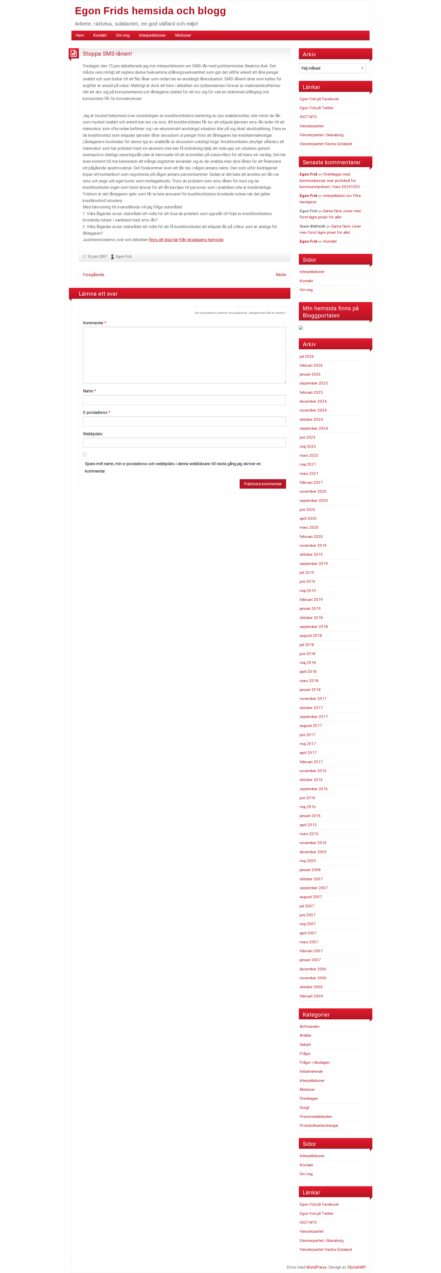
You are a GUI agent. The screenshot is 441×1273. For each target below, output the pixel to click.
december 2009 (313, 852)
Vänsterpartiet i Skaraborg (322, 135)
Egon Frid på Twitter (317, 108)
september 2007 (314, 888)
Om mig (123, 35)
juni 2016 (307, 798)
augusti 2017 (311, 725)
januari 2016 (310, 815)
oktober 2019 (311, 554)
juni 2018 (307, 653)
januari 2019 (310, 608)
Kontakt (100, 35)
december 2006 (313, 969)
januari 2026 (310, 374)
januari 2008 (310, 870)
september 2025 (314, 383)
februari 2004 (311, 996)
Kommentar (94, 322)
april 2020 (308, 518)
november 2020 (313, 491)
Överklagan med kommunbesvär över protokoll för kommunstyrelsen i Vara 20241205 (330, 180)
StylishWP (356, 1267)
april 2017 (308, 752)
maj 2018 (308, 662)
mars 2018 (309, 680)
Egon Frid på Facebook (319, 99)
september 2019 (314, 563)
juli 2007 (307, 906)
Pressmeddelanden (316, 1116)
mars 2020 (309, 527)
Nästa (281, 274)
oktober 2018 (311, 617)
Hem (80, 35)
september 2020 (314, 500)
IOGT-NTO (308, 117)
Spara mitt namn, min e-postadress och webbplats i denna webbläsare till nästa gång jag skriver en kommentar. (173, 467)
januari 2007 (310, 960)
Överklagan (309, 1098)
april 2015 (308, 825)
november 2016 (313, 771)
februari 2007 (311, 951)
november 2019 (313, 545)
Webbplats (92, 433)
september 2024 (314, 428)
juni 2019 (307, 581)
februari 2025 (311, 392)
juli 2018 (307, 644)
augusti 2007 (311, 897)
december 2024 (313, 401)
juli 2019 (307, 572)
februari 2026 (311, 365)
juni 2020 (307, 509)
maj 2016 (308, 807)
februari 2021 (311, 482)
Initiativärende (311, 1071)
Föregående (93, 274)
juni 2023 (307, 437)
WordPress (316, 1267)
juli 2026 (307, 356)
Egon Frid (123, 256)
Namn (89, 391)
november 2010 (313, 843)
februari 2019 (311, 599)
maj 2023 (308, 446)
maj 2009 (308, 861)
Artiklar (305, 1035)
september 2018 (314, 626)
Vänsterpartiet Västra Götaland (326, 144)
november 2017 (313, 698)
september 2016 (314, 789)
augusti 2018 (311, 635)
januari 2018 (310, 689)
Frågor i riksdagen (315, 1062)
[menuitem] (79, 35)
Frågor (305, 1053)
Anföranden (310, 1026)
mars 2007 (309, 942)
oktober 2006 (311, 987)
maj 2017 (308, 743)
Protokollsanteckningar (319, 1125)
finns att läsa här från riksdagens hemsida (186, 239)
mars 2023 (309, 455)
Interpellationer (152, 35)
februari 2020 (311, 536)
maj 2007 (308, 924)
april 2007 (308, 933)
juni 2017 (307, 735)
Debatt (305, 1044)
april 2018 (308, 671)
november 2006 (313, 978)
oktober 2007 (311, 879)
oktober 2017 (311, 708)
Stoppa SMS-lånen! (107, 53)
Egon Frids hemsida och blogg (150, 10)
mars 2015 (309, 834)
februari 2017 (311, 762)
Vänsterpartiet (312, 126)
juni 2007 (307, 915)
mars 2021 (309, 473)
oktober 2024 (311, 419)
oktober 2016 (311, 779)
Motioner (183, 35)
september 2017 (314, 716)
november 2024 (313, 410)
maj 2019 (308, 590)
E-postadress (96, 412)
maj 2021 (308, 464)
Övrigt (304, 1107)
